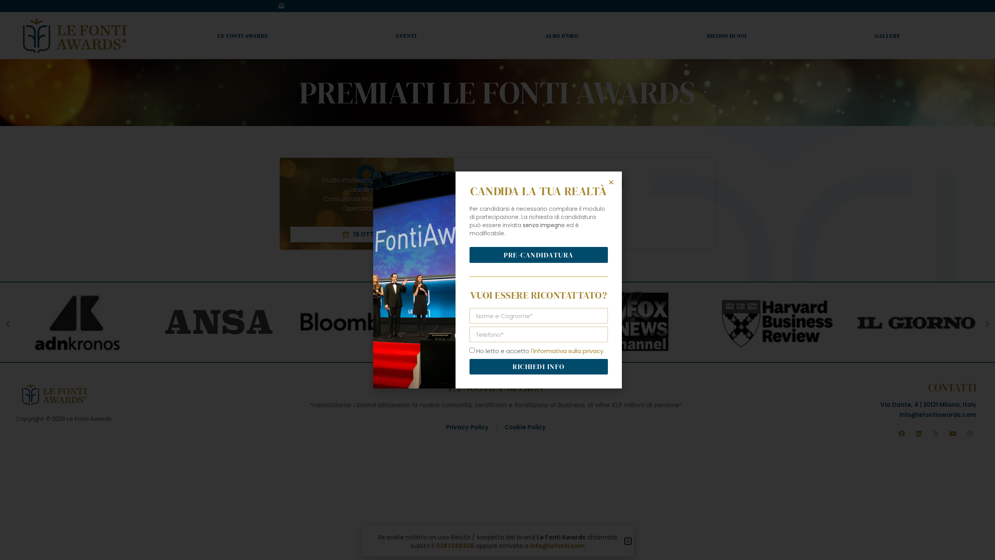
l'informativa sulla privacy (567, 351)
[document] (497, 280)
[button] (611, 182)
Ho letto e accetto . (540, 351)
